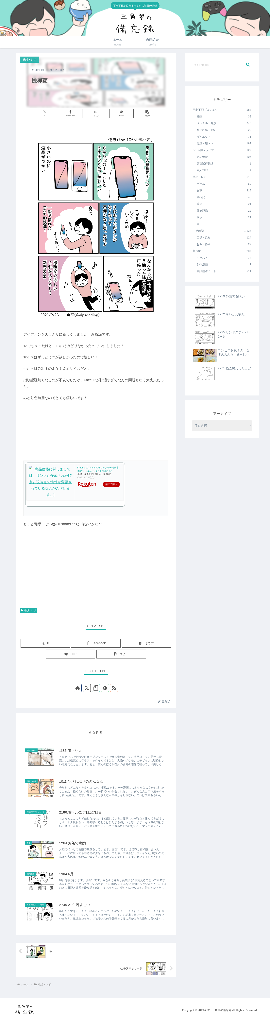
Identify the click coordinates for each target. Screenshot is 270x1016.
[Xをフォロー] (87, 688)
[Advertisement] (96, 574)
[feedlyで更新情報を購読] (105, 688)
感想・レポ (30, 610)
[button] (147, 113)
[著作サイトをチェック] (78, 688)
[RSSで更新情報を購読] (114, 688)
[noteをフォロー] (96, 688)
